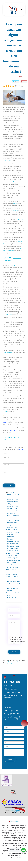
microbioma (13, 182)
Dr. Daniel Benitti (12, 523)
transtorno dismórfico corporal (13, 582)
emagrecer (19, 219)
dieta (8, 515)
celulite (9, 494)
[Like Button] (22, 492)
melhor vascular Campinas (11, 564)
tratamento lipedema (13, 585)
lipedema (10, 539)
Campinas (6, 422)
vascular (9, 590)
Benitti (13, 492)
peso (15, 203)
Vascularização (11, 597)
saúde (5, 412)
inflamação (10, 537)
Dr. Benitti (16, 520)
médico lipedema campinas (12, 557)
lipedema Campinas (13, 541)
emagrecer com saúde (11, 528)
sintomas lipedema (13, 579)
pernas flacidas (11, 571)
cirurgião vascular (12, 499)
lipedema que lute (12, 544)
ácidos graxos (7, 314)
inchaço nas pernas (13, 533)
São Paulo (13, 430)
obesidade (6, 173)
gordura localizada (12, 531)
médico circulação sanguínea (12, 552)
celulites (16, 494)
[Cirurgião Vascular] (13, 9)
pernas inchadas (11, 575)
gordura (15, 210)
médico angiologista (13, 548)
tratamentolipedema (13, 588)
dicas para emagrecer (12, 512)
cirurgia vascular (12, 497)
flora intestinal (7, 353)
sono (10, 114)
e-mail (21, 449)
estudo (13, 265)
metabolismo (7, 160)
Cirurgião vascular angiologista (12, 503)
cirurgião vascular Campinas (12, 507)
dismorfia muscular (12, 517)
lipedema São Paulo (13, 546)
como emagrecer (12, 510)
